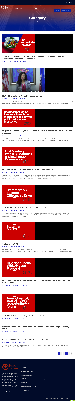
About (14, 6)
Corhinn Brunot (16, 246)
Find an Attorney (66, 10)
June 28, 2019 (7, 210)
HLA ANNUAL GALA (50, 6)
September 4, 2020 (8, 135)
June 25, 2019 (7, 246)
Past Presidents (43, 376)
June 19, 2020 (7, 172)
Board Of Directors (35, 6)
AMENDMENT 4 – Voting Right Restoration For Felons (25, 316)
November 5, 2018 (8, 331)
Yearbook (16, 8)
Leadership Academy (35, 8)
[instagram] (9, 391)
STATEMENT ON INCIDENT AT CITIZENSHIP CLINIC (24, 208)
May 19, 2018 (6, 342)
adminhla (14, 61)
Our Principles (43, 373)
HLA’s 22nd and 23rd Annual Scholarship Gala (22, 96)
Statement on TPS (10, 244)
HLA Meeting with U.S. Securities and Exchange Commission (28, 169)
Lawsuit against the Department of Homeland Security (25, 339)
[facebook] (3, 391)
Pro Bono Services (24, 8)
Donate (57, 10)
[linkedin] (6, 391)
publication (24, 61)
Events (43, 6)
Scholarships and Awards (23, 6)
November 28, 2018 (8, 285)
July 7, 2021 (6, 61)
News (64, 6)
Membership (58, 6)
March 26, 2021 (7, 98)
